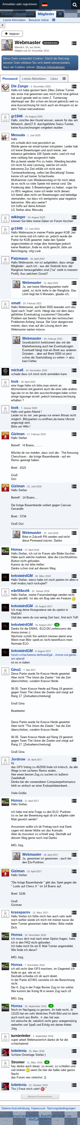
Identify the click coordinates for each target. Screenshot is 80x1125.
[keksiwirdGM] (5, 577)
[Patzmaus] (5, 260)
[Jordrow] (5, 761)
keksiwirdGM (22, 576)
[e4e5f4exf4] (5, 592)
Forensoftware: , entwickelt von (40, 1118)
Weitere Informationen (50, 67)
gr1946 (17, 116)
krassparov (20, 912)
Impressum (38, 1108)
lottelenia (18, 1051)
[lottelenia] (5, 1052)
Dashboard (25, 14)
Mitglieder (46, 14)
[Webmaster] (16, 284)
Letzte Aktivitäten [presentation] (34, 78)
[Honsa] (5, 551)
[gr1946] (5, 118)
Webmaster (31, 283)
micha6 (17, 370)
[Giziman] (5, 435)
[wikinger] (5, 218)
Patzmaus (19, 258)
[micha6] (5, 372)
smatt (15, 303)
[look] (5, 383)
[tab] (10, 78)
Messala (18, 135)
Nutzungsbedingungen (61, 1108)
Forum (7, 14)
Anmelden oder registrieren (19, 4)
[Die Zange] (5, 88)
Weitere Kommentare (40, 1096)
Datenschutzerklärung (16, 1108)
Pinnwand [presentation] (10, 78)
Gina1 (16, 670)
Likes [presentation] (54, 78)
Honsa (16, 549)
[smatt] (5, 305)
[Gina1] (5, 671)
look (14, 381)
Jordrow (18, 759)
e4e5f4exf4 (20, 591)
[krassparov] (5, 914)
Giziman (18, 434)
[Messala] (5, 136)
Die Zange (19, 86)
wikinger (18, 217)
